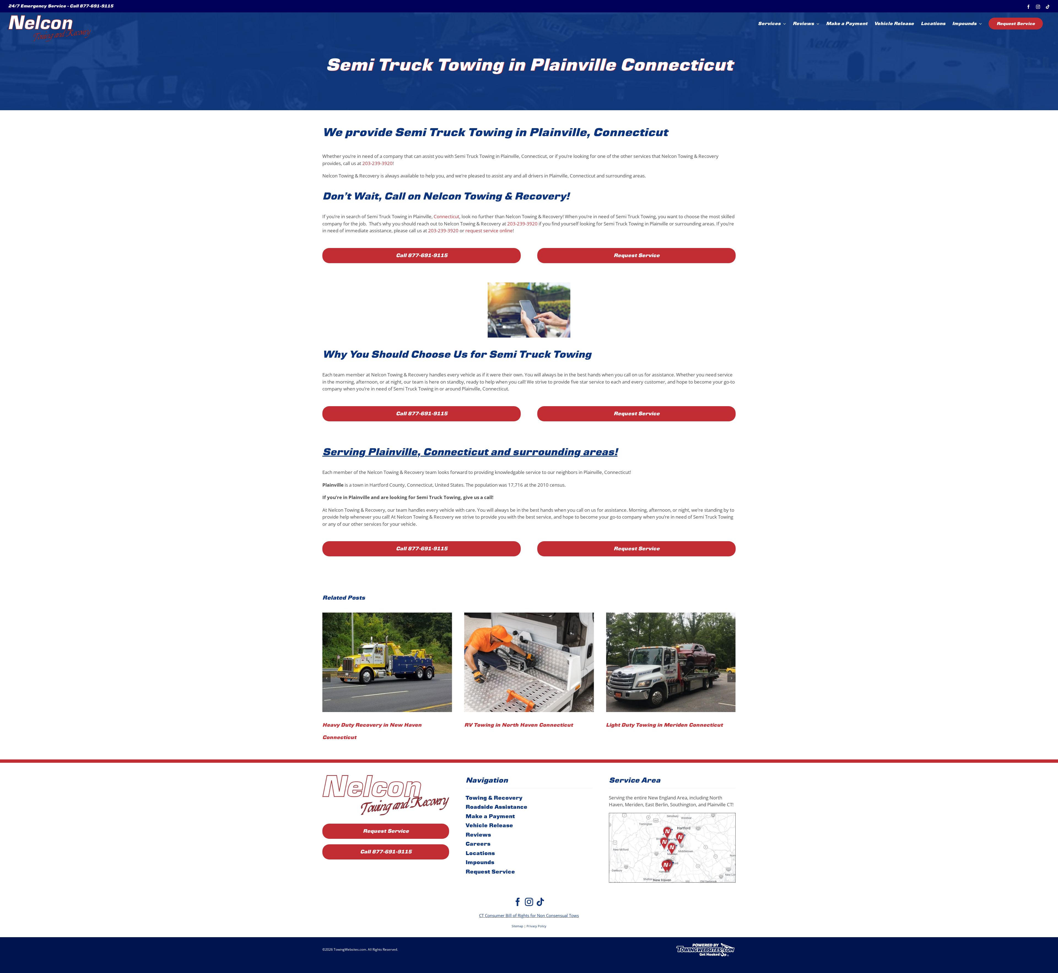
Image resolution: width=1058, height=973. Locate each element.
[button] (326, 672)
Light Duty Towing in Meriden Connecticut (522, 725)
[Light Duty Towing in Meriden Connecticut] (529, 662)
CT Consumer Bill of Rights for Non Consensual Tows (529, 903)
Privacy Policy (536, 914)
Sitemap (517, 914)
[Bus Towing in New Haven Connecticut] (671, 662)
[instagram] (529, 889)
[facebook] (518, 889)
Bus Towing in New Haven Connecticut (660, 725)
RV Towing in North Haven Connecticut (376, 725)
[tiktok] (540, 889)
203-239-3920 (377, 163)
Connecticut (446, 216)
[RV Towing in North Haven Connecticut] (387, 662)
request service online (489, 230)
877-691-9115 (96, 6)
